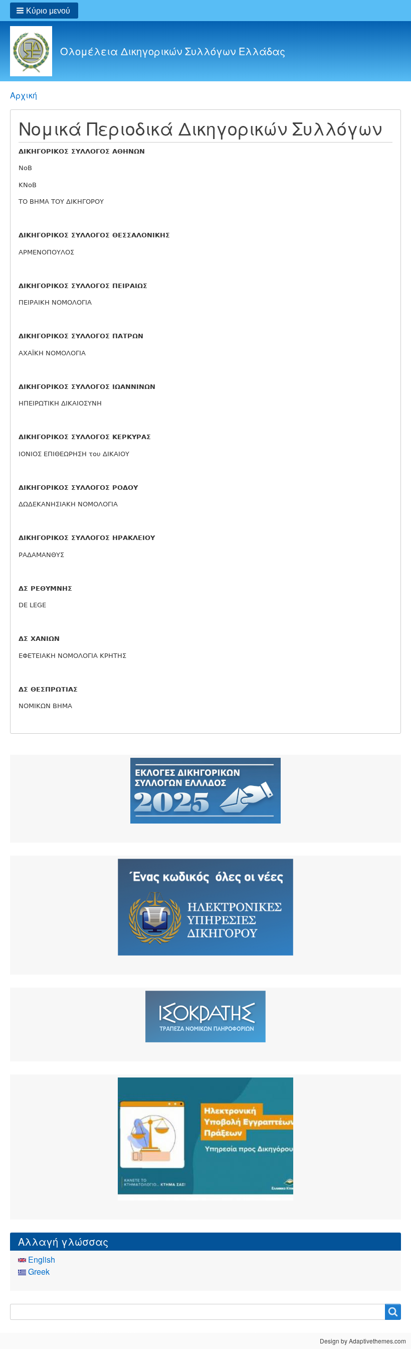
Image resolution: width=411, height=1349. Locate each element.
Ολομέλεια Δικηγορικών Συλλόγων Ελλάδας (172, 51)
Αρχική (23, 95)
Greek (38, 1271)
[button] (44, 11)
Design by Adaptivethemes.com (363, 1340)
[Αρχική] (35, 51)
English (40, 1259)
